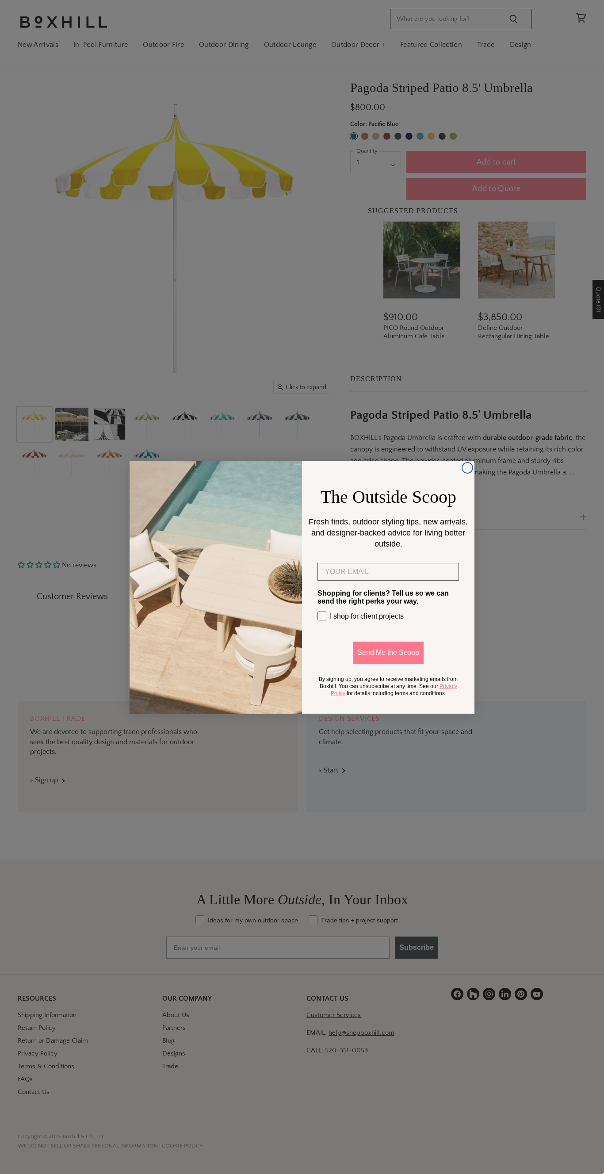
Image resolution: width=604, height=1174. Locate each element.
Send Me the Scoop (388, 652)
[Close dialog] (467, 468)
